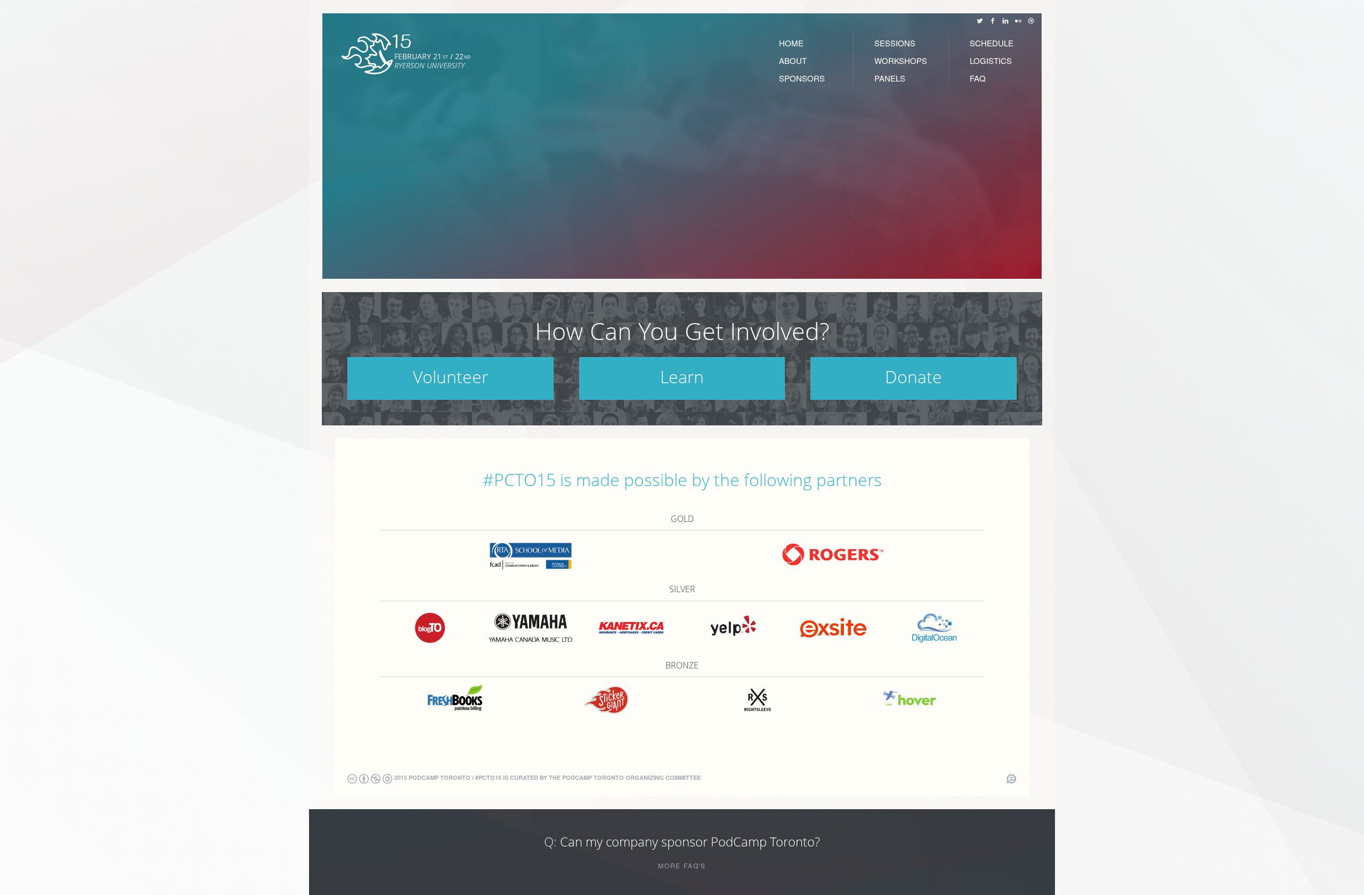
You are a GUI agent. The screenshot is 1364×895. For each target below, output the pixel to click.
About (793, 60)
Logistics (991, 60)
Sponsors (802, 78)
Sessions (894, 43)
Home (791, 43)
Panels (889, 78)
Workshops (900, 60)
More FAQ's (682, 865)
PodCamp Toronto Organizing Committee (631, 777)
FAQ (978, 78)
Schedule (991, 43)
